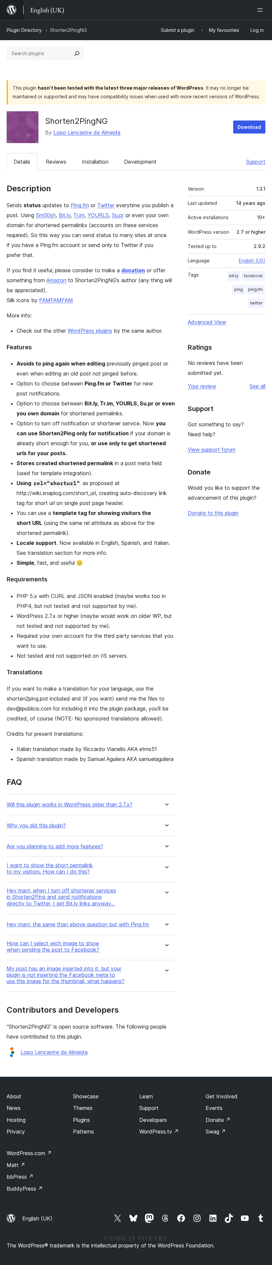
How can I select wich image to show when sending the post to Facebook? (53, 946)
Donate (218, 1120)
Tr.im (79, 215)
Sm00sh (46, 215)
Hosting (16, 1120)
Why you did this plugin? (36, 825)
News (14, 1108)
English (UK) (37, 1218)
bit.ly (233, 275)
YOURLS (98, 215)
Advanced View (207, 322)
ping (238, 289)
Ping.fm (80, 205)
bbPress (20, 1176)
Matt (16, 1165)
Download (249, 127)
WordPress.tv (159, 1131)
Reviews (56, 161)
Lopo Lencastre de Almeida (86, 132)
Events (214, 1108)
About (14, 1096)
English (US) (252, 260)
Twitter (105, 205)
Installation (95, 161)
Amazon (56, 280)
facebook (253, 275)
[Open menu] (261, 10)
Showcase (86, 1096)
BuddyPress (25, 1188)
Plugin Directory (24, 30)
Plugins (81, 1120)
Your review (202, 386)
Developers (153, 1120)
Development (140, 161)
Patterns (83, 1131)
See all (257, 386)
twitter (256, 302)
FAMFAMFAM (56, 300)
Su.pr (118, 215)
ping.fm (255, 289)
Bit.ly (64, 215)
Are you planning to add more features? (55, 846)
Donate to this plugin (213, 513)
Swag (216, 1131)
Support (255, 161)
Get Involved (222, 1096)
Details (22, 161)
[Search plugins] (77, 53)
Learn (146, 1096)
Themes (83, 1108)
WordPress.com (29, 1153)
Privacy (16, 1131)
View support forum (212, 449)
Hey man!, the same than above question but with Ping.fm (78, 924)
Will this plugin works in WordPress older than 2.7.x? (69, 804)
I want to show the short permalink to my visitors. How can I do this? (50, 868)
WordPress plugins (90, 330)
